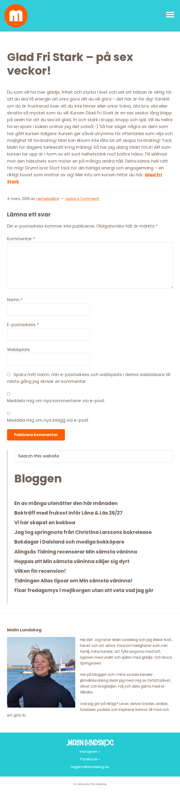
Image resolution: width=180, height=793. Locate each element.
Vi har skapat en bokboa (44, 522)
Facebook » (90, 759)
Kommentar (21, 239)
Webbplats (18, 349)
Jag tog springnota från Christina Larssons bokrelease (83, 532)
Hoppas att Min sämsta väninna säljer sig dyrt (71, 561)
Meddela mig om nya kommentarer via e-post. (56, 401)
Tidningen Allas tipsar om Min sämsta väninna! (73, 580)
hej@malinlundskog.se (90, 766)
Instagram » (90, 751)
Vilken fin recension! (40, 571)
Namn (15, 300)
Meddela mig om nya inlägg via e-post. (48, 420)
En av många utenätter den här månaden (66, 503)
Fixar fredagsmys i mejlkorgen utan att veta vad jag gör (84, 590)
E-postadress (23, 325)
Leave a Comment (82, 198)
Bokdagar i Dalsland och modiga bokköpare (69, 541)
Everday (101, 784)
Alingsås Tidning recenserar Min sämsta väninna (75, 551)
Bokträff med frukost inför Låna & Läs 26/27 (68, 512)
